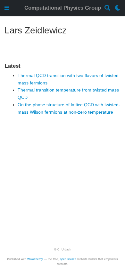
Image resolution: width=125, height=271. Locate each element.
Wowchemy (35, 259)
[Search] (107, 8)
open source (68, 259)
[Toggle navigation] (6, 8)
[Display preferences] (118, 8)
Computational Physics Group (62, 8)
